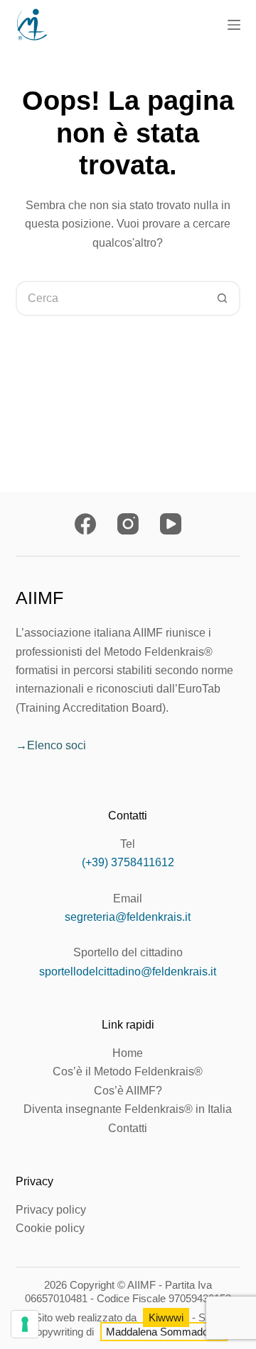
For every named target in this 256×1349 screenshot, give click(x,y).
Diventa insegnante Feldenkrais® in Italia (127, 1109)
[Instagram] (128, 523)
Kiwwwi (166, 1317)
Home (127, 1053)
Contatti (127, 1128)
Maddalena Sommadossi (164, 1332)
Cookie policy (50, 1228)
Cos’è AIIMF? (128, 1091)
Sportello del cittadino (128, 952)
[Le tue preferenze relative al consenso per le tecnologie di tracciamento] (24, 1324)
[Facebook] (85, 523)
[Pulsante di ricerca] (222, 298)
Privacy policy (51, 1210)
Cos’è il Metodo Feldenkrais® (128, 1071)
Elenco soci (56, 745)
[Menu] (234, 24)
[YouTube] (170, 523)
